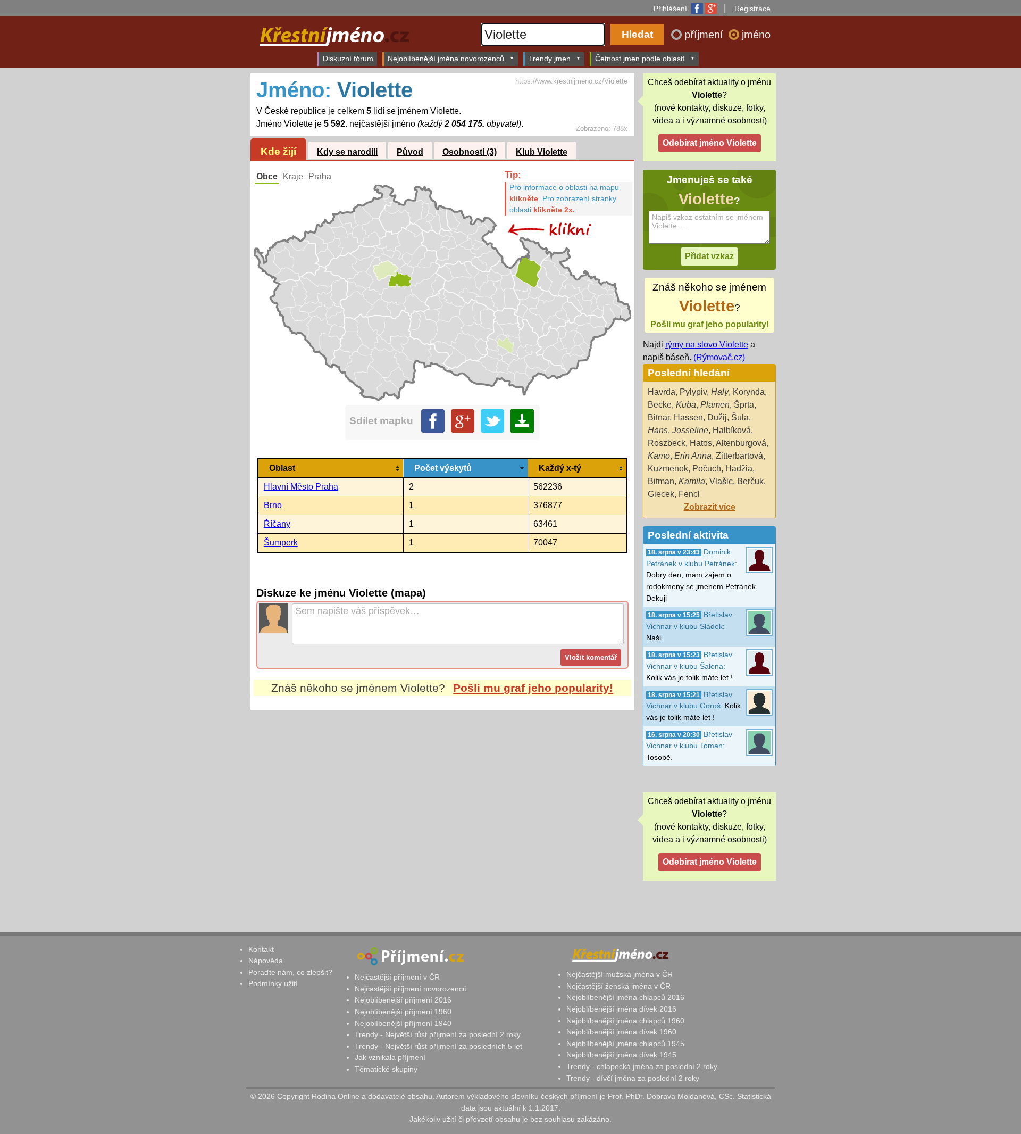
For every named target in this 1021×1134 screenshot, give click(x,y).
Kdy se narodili (347, 151)
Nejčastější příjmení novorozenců (411, 988)
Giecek (661, 494)
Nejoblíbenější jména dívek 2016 (621, 1009)
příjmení (705, 34)
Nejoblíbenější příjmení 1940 (403, 1023)
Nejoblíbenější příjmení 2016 (403, 1000)
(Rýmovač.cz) (719, 357)
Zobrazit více (709, 506)
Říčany (277, 523)
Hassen (688, 417)
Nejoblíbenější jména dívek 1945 (621, 1054)
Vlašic (721, 481)
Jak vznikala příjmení (390, 1057)
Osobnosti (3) (469, 151)
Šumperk (281, 542)
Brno (273, 505)
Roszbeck (666, 443)
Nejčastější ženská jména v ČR (618, 986)
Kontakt (261, 949)
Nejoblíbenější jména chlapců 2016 (625, 997)
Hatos (701, 443)
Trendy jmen (550, 58)
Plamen (715, 404)
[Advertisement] (442, 809)
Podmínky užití (273, 983)
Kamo (659, 455)
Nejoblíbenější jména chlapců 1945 (625, 1043)
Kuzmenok (668, 468)
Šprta (744, 404)
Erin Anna (693, 455)
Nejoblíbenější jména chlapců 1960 (625, 1020)
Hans (658, 430)
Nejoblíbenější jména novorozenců (446, 58)
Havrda (661, 391)
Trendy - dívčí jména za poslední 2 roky (632, 1078)
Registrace (752, 8)
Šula (740, 417)
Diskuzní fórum (348, 58)
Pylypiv (693, 391)
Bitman (661, 481)
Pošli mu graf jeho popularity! (533, 688)
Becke (660, 404)
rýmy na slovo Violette (706, 344)
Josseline (690, 430)
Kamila (692, 481)
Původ (410, 151)
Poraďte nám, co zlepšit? (290, 972)
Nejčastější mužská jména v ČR (619, 974)
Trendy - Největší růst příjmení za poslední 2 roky (438, 1034)
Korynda (749, 391)
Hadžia (738, 468)
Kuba (686, 404)
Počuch (706, 468)
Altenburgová (741, 443)
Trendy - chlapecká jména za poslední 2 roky (641, 1066)
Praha (319, 176)
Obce (267, 176)
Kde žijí (278, 151)
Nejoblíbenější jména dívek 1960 (621, 1032)
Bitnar (658, 417)
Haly (720, 391)
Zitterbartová (739, 455)
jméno (756, 34)
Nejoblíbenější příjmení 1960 (403, 1011)
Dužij (717, 417)
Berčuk (750, 481)
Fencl (689, 494)
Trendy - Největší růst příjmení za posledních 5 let (438, 1046)
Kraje (293, 176)
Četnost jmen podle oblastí (640, 58)
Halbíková (732, 430)
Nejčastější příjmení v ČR (397, 977)
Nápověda (265, 960)
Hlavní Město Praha (301, 486)
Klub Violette (541, 151)
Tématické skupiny (386, 1069)
